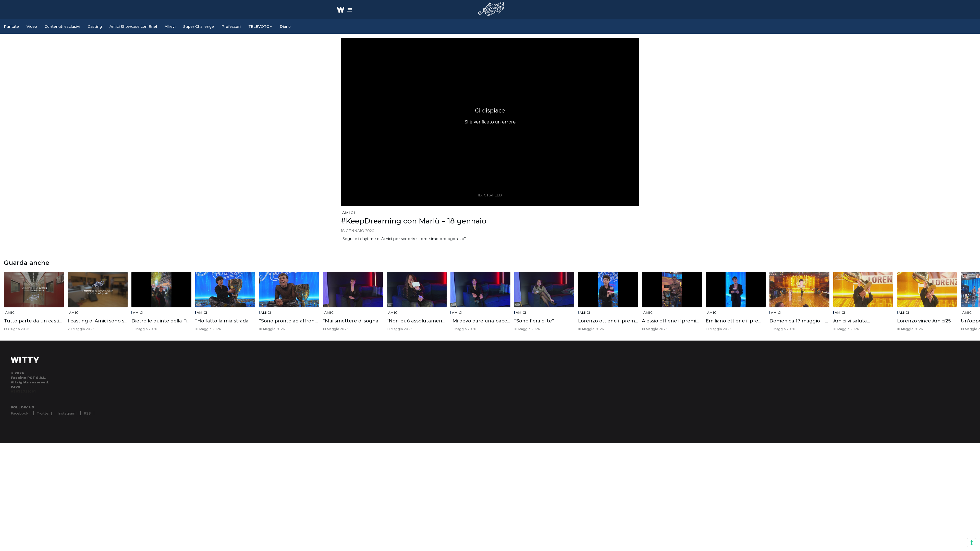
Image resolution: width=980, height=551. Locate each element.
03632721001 (23, 391)
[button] (350, 9)
